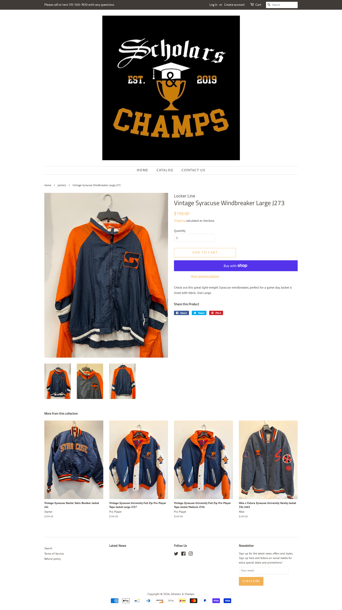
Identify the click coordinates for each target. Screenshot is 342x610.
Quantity (179, 231)
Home (142, 170)
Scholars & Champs (182, 594)
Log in (213, 5)
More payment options (205, 276)
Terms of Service (54, 553)
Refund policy (52, 559)
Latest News (117, 545)
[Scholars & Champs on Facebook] (183, 554)
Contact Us (193, 170)
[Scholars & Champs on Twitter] (176, 554)
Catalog (165, 170)
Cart (258, 5)
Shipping (179, 221)
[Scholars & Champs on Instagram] (190, 554)
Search (48, 548)
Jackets (62, 185)
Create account (234, 5)
